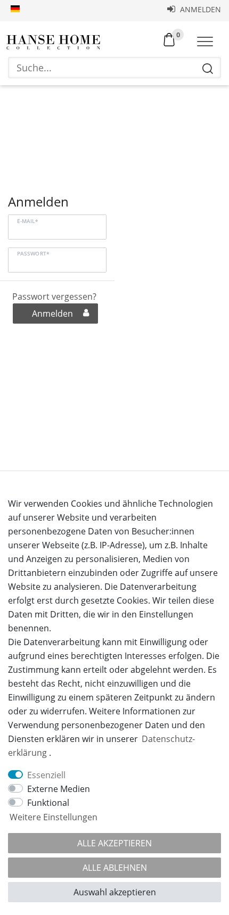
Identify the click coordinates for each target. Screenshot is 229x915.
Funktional (48, 803)
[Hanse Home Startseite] (53, 42)
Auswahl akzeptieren (114, 892)
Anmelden (199, 9)
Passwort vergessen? (54, 296)
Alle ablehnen (115, 867)
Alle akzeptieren (114, 843)
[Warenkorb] (169, 39)
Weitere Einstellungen (53, 817)
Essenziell (46, 775)
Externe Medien (58, 789)
